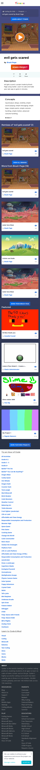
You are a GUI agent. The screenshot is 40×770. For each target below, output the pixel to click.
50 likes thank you (8, 333)
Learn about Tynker (20, 19)
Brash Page (11, 62)
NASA (4, 590)
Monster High (6, 523)
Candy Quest (6, 478)
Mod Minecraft (7, 493)
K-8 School (25, 736)
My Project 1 (6, 433)
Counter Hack (6, 487)
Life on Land (6, 514)
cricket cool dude (8, 258)
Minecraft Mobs (7, 726)
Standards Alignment (29, 738)
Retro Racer (6, 542)
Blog (3, 690)
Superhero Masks (8, 566)
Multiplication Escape (9, 575)
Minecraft (5, 642)
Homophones (6, 572)
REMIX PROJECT (20, 67)
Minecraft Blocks (7, 728)
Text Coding (6, 648)
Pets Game (5, 529)
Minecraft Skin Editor (9, 724)
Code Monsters (7, 499)
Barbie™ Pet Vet (7, 469)
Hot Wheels (6, 481)
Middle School (27, 726)
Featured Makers (27, 702)
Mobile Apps (6, 702)
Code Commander (8, 539)
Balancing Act (6, 505)
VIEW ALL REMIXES (20, 162)
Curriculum (25, 692)
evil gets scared (7, 150)
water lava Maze (8, 225)
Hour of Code (6, 741)
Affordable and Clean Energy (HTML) (14, 554)
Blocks (4, 657)
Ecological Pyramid (8, 569)
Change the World (8, 536)
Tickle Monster (7, 508)
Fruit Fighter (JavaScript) (10, 511)
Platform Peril (6, 548)
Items (4, 654)
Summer (25, 710)
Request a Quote (27, 748)
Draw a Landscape (8, 563)
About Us (5, 692)
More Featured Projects (20, 445)
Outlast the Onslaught (9, 545)
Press (3, 697)
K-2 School (25, 733)
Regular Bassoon (10, 436)
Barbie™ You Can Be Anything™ (12, 472)
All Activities (6, 456)
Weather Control (7, 502)
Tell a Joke (5, 593)
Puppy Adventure (8, 584)
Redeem (24, 697)
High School (26, 728)
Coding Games (7, 716)
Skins (3, 651)
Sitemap (4, 705)
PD (23, 741)
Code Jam (5, 738)
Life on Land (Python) (9, 551)
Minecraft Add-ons (8, 731)
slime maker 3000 (8, 399)
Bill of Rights (6, 621)
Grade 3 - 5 (5, 462)
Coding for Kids (10, 11)
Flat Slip (7, 403)
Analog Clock (6, 624)
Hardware (5, 627)
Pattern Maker (7, 606)
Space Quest (6, 526)
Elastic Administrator (11, 369)
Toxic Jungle (6, 490)
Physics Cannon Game (9, 578)
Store (3, 710)
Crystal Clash (6, 587)
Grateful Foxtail (9, 336)
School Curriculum (28, 719)
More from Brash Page (20, 304)
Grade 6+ (5, 466)
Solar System (6, 581)
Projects (21, 11)
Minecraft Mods (7, 736)
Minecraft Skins (7, 721)
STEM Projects (26, 746)
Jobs (3, 700)
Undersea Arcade (8, 599)
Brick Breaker (6, 496)
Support (4, 695)
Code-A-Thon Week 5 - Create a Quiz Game (14, 366)
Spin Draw (5, 602)
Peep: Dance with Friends (10, 615)
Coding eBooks (7, 707)
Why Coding (26, 700)
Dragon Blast (6, 475)
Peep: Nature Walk (8, 618)
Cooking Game (7, 532)
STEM (3, 612)
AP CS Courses (27, 731)
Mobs (3, 660)
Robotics (5, 645)
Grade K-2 (5, 459)
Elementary (26, 724)
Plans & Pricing (27, 705)
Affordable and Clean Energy (12, 517)
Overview (25, 690)
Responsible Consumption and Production (16, 520)
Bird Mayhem (6, 596)
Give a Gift (25, 695)
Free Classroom (27, 721)
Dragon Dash (6, 484)
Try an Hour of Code (11, 452)
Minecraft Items (7, 733)
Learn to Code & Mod (11, 631)
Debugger (5, 609)
